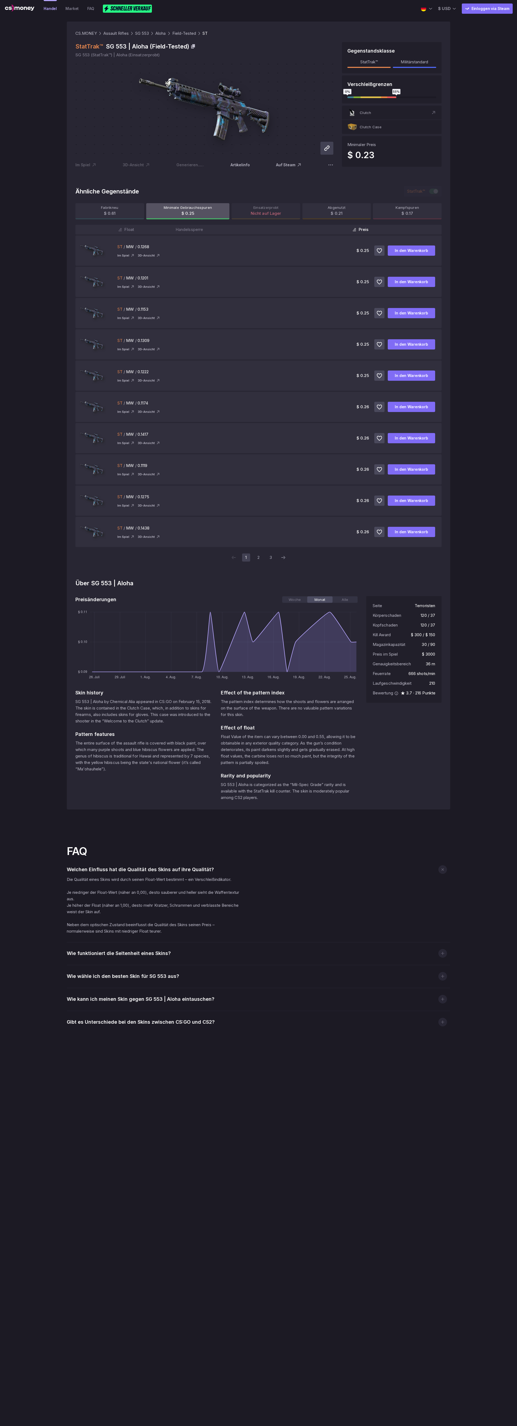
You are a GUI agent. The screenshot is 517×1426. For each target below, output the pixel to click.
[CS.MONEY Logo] (19, 8)
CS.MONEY (86, 33)
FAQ (90, 8)
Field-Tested (184, 33)
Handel (50, 8)
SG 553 (142, 33)
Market (72, 8)
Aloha (160, 33)
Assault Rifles (116, 33)
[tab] (294, 599)
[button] (392, 113)
